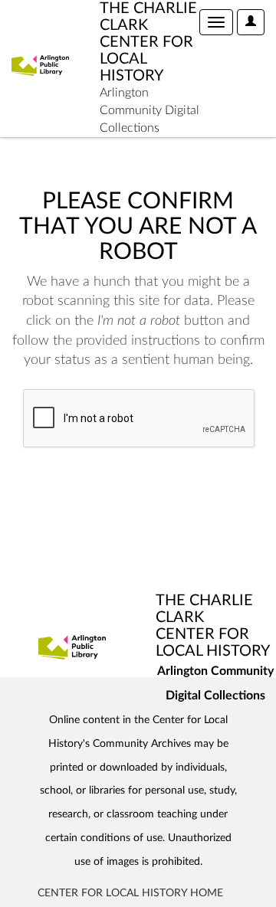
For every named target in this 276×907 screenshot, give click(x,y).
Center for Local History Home (130, 893)
